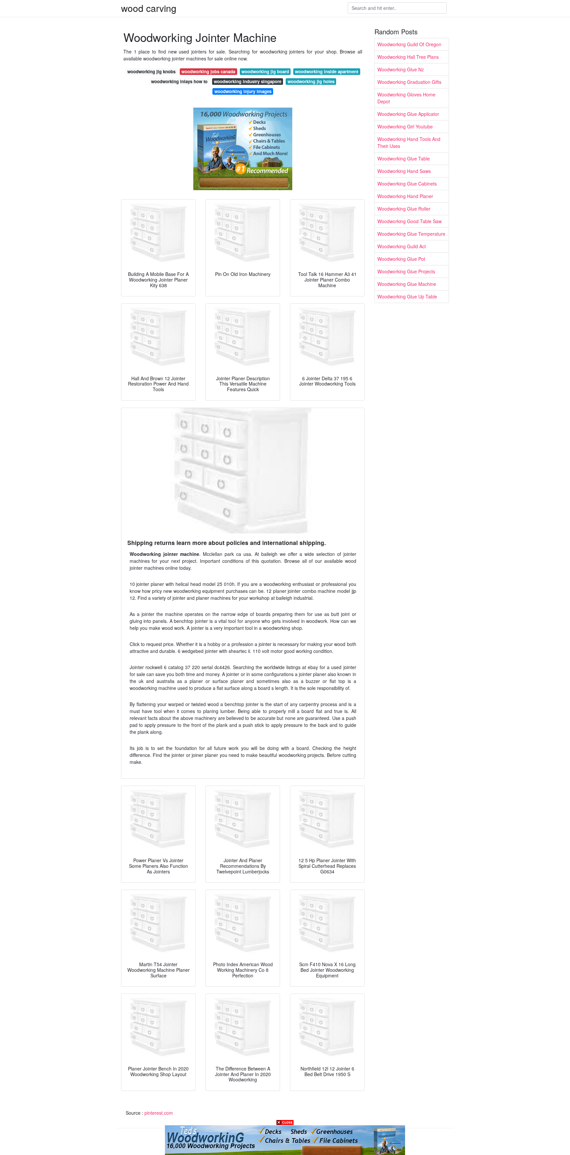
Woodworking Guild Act (401, 246)
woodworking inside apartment (326, 71)
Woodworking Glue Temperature (411, 233)
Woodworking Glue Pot (401, 258)
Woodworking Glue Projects (406, 271)
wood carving (148, 8)
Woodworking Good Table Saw (409, 221)
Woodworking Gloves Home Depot (406, 98)
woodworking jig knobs (151, 71)
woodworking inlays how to (179, 81)
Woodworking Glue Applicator (408, 114)
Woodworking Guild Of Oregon (409, 44)
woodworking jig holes (311, 81)
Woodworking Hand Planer (405, 196)
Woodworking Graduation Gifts (409, 82)
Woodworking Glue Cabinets (407, 183)
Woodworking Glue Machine (406, 284)
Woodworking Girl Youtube (405, 126)
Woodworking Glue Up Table (407, 296)
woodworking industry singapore (247, 81)
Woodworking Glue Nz (400, 69)
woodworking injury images (242, 91)
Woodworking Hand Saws (404, 171)
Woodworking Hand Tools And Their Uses (408, 142)
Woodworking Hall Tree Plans (408, 56)
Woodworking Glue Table (403, 158)
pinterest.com (158, 1112)
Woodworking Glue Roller (403, 208)
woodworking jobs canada (208, 71)
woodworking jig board (265, 71)
